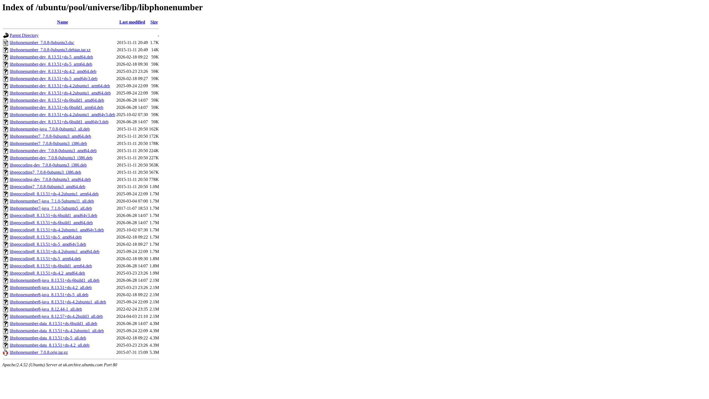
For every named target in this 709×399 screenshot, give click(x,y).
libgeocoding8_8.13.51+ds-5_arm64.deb (45, 258)
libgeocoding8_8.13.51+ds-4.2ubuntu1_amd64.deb (54, 251)
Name (62, 22)
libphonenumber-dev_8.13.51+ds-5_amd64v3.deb (53, 78)
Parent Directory (24, 35)
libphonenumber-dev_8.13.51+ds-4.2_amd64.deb (53, 71)
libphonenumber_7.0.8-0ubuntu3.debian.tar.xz (50, 49)
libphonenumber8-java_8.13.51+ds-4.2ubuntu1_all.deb (58, 302)
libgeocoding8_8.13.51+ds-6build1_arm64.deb (51, 266)
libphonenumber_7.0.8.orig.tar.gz (39, 352)
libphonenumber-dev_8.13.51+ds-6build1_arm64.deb (56, 107)
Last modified (132, 22)
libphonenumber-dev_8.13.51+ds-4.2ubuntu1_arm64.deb (60, 85)
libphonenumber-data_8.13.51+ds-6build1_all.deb (53, 323)
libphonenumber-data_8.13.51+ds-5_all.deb (48, 338)
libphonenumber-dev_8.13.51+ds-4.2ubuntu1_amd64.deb (60, 93)
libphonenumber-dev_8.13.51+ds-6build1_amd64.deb (57, 100)
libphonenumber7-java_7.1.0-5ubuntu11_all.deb (52, 201)
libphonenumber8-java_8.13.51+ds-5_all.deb (49, 294)
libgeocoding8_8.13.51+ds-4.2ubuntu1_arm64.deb (54, 193)
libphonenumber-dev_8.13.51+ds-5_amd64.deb (51, 57)
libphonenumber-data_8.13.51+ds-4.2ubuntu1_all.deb (57, 330)
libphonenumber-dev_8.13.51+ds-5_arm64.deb (51, 64)
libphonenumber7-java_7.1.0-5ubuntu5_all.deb (51, 208)
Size (154, 22)
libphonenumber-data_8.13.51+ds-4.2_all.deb (49, 345)
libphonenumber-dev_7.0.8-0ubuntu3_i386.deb (51, 157)
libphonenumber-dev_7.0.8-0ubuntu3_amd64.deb (53, 150)
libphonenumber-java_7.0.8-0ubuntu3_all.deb (50, 129)
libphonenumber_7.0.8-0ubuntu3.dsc (42, 42)
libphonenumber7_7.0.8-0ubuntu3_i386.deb (48, 143)
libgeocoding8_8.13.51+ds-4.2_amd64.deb (47, 273)
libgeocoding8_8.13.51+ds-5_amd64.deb (46, 237)
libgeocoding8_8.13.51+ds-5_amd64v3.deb (48, 244)
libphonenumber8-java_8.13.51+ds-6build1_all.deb (54, 280)
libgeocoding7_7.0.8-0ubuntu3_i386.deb (45, 172)
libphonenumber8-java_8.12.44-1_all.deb (46, 309)
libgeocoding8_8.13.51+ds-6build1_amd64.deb (51, 222)
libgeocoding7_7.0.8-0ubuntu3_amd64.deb (47, 186)
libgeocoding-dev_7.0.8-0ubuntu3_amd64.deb (50, 179)
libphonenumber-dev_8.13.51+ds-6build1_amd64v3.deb (59, 121)
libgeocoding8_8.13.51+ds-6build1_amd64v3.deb (53, 215)
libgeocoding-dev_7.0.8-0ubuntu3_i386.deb (48, 165)
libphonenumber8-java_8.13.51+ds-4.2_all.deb (51, 287)
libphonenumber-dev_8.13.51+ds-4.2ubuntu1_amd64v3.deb (62, 114)
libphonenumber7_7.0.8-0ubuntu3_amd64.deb (50, 136)
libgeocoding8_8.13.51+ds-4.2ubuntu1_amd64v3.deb (57, 229)
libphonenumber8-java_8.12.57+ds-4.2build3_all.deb (56, 316)
